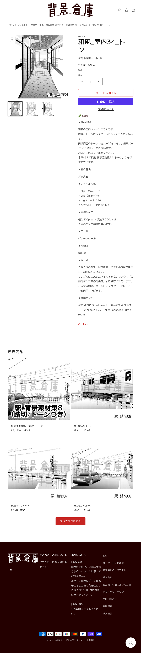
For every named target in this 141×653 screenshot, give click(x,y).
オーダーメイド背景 (113, 563)
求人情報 (107, 613)
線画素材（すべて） (55, 24)
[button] (6, 10)
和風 (42, 24)
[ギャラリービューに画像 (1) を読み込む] (15, 109)
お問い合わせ (110, 599)
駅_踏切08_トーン (83, 425)
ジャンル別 (23, 24)
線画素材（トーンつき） (77, 24)
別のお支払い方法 (106, 109)
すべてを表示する (70, 521)
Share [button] (85, 324)
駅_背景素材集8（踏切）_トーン (27, 425)
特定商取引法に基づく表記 (117, 584)
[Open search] (131, 642)
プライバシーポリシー (114, 591)
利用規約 (107, 606)
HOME (11, 24)
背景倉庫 (59, 640)
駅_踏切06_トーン (83, 505)
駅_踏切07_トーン (20, 505)
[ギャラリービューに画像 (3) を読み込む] (47, 109)
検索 (105, 555)
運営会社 (107, 577)
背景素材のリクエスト (114, 570)
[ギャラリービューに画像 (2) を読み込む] (31, 109)
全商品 (34, 24)
